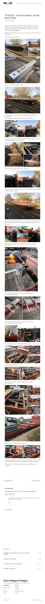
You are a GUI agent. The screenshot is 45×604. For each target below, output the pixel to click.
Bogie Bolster (16, 30)
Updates (12, 20)
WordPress (39, 599)
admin (9, 20)
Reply (10, 502)
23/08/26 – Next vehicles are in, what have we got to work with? (17, 553)
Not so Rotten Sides (36, 480)
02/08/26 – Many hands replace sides (13, 563)
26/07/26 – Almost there (10, 568)
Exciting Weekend (9, 480)
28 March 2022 (11, 493)
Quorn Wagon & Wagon (16, 580)
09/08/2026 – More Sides (10, 559)
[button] (16, 47)
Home (17, 3)
